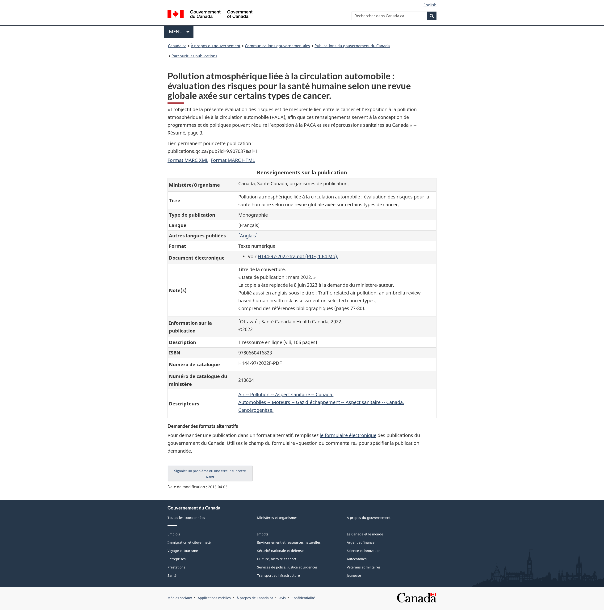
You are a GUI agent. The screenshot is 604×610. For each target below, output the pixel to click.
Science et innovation (364, 550)
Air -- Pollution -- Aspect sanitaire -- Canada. (285, 394)
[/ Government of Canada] (210, 14)
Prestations (176, 567)
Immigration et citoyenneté (189, 542)
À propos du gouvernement (215, 45)
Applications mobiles (214, 598)
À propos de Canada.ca (255, 598)
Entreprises (177, 559)
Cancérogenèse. (255, 410)
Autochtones (357, 559)
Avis (282, 598)
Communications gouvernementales (277, 45)
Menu (181, 31)
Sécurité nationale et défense (280, 550)
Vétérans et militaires (364, 567)
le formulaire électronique (348, 435)
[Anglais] (248, 235)
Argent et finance (360, 542)
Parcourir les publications (194, 56)
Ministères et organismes (277, 517)
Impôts (262, 534)
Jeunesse (354, 575)
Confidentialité (303, 598)
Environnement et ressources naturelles (289, 542)
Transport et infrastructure (278, 575)
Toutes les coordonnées (186, 517)
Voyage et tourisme (183, 550)
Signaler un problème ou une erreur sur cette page (210, 473)
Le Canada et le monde (365, 534)
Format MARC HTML (233, 160)
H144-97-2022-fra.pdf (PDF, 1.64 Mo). (298, 256)
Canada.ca (177, 45)
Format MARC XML (188, 160)
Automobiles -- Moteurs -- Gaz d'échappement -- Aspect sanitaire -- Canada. (321, 402)
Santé (172, 575)
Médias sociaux (180, 598)
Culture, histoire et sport (276, 559)
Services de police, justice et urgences (287, 567)
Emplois (174, 534)
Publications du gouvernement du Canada (352, 45)
